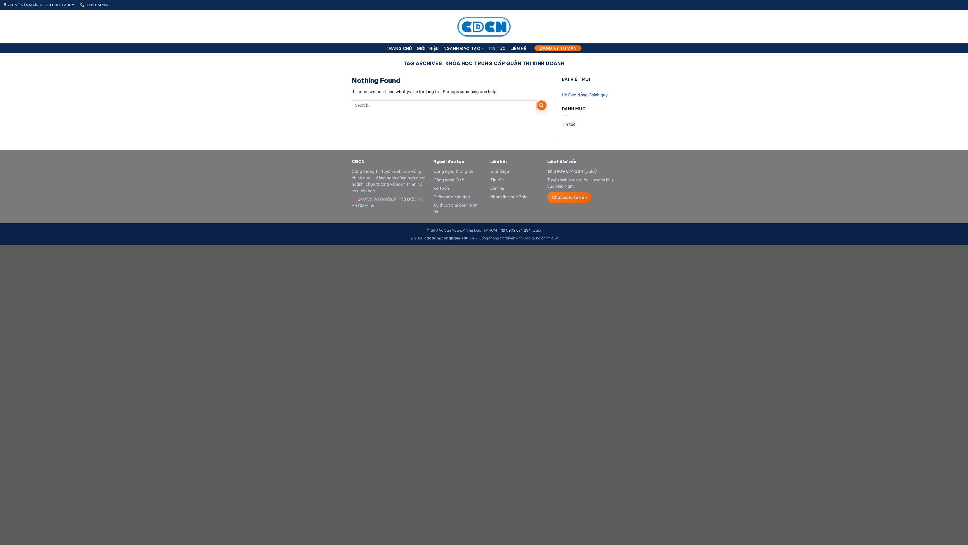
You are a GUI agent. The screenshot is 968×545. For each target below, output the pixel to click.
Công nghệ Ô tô (448, 179)
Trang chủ (399, 48)
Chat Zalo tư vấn (569, 197)
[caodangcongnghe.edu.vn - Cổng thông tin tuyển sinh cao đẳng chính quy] (484, 26)
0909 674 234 (568, 171)
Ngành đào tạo (461, 48)
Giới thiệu (428, 48)
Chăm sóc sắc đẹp (451, 196)
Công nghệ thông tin (453, 171)
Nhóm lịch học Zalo (509, 196)
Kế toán (441, 188)
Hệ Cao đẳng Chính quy (585, 94)
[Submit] (542, 105)
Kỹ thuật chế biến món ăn (455, 208)
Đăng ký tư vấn (558, 48)
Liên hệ (518, 48)
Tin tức (497, 48)
